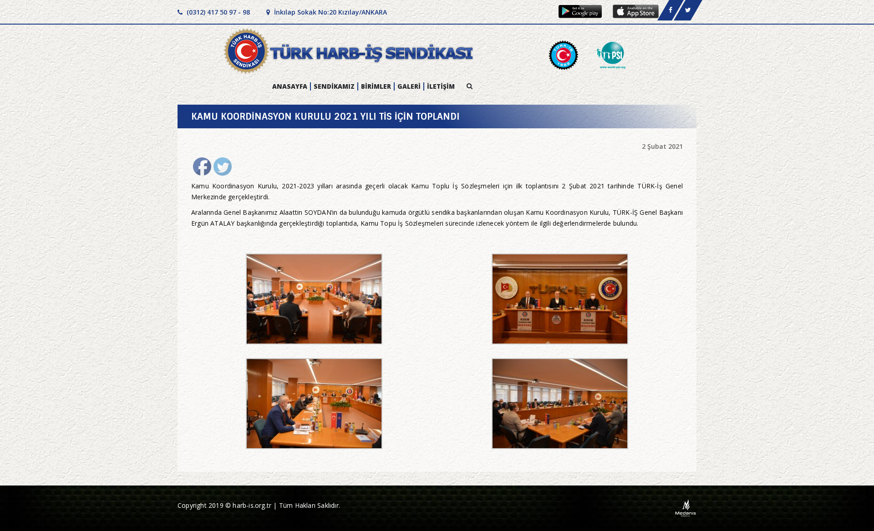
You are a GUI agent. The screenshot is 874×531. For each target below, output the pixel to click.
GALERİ (409, 86)
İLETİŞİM (441, 86)
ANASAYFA (289, 86)
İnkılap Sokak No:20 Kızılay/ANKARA (329, 12)
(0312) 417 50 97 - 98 (217, 12)
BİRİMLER (376, 86)
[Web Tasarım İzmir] (685, 507)
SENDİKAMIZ (334, 86)
